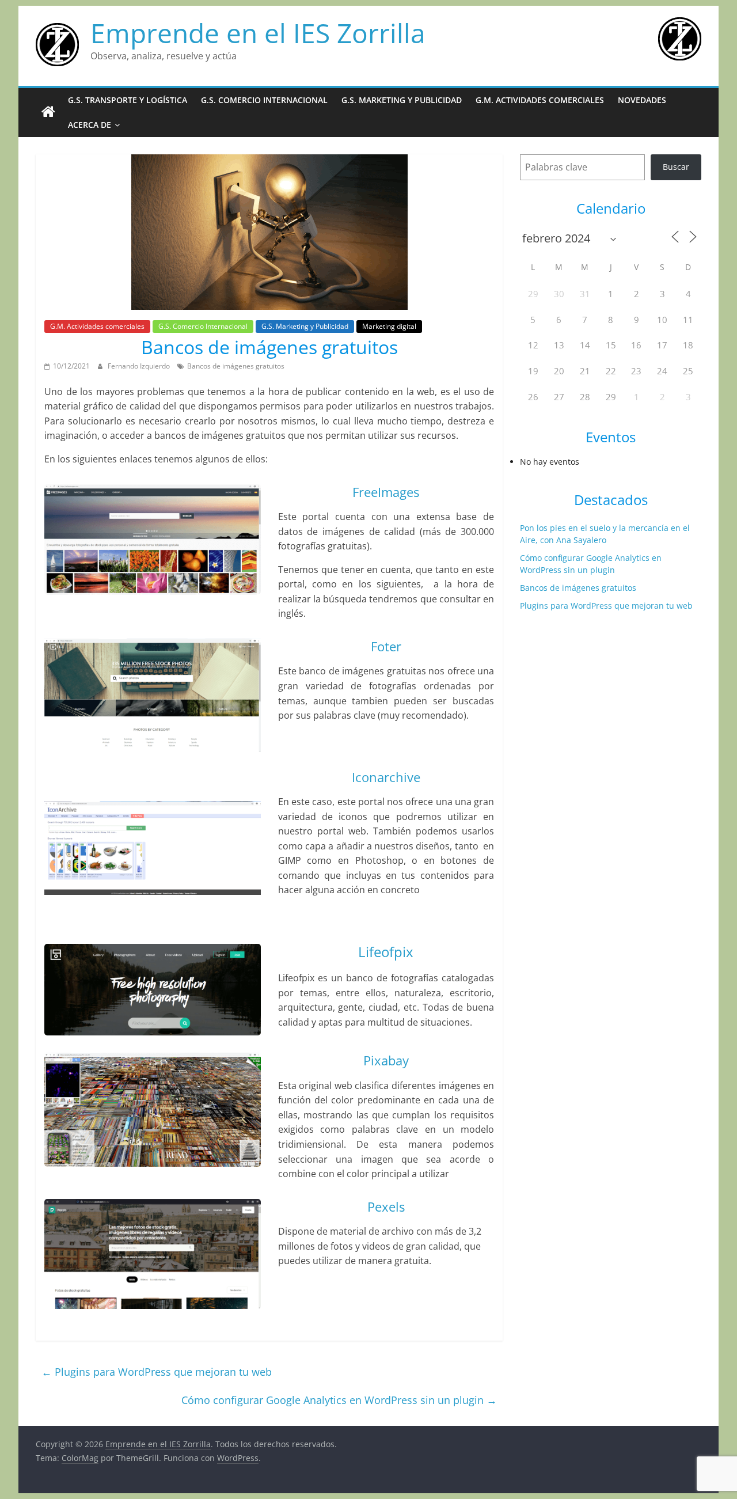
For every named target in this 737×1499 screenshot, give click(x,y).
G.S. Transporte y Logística (127, 99)
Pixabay (386, 1060)
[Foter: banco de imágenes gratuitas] (152, 695)
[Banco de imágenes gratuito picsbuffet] (152, 1109)
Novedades (642, 99)
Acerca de (89, 124)
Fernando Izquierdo (140, 366)
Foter (386, 646)
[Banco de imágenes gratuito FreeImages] (152, 539)
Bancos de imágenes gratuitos (235, 366)
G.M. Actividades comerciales (540, 99)
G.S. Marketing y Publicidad (401, 99)
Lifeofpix (385, 951)
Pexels (386, 1206)
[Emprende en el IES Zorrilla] (48, 112)
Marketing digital (389, 326)
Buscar (676, 166)
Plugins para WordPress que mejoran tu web (156, 1372)
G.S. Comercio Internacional (264, 99)
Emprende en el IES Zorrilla (258, 33)
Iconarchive (386, 776)
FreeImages (385, 491)
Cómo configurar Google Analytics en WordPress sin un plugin (339, 1400)
